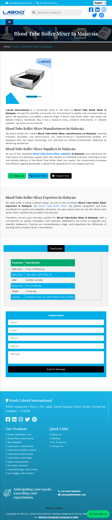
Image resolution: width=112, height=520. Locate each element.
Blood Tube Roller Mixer (53, 206)
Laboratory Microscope (20, 454)
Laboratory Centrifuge (19, 457)
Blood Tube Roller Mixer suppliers (52, 153)
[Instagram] (104, 11)
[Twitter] (94, 16)
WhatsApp (18, 176)
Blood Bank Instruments (20, 438)
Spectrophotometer (18, 461)
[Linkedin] (97, 11)
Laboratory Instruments (20, 446)
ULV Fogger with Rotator (20, 473)
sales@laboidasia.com (20, 3)
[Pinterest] (101, 16)
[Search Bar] (34, 12)
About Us (56, 434)
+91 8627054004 (48, 3)
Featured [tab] (56, 248)
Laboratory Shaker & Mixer (22, 450)
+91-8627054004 (70, 491)
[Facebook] (91, 11)
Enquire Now (62, 176)
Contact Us (57, 446)
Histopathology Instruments (22, 469)
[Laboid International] (14, 12)
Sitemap (55, 438)
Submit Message (56, 369)
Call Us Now (39, 176)
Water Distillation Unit (19, 434)
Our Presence (58, 442)
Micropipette (14, 442)
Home (7, 46)
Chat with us (99, 514)
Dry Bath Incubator (17, 465)
